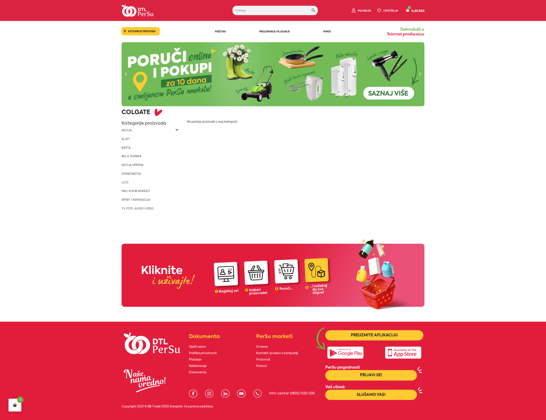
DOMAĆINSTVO (131, 173)
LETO (125, 182)
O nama (262, 346)
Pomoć (327, 31)
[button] (126, 74)
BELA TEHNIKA (132, 156)
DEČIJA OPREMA (133, 165)
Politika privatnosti (203, 353)
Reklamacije (198, 366)
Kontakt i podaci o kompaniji (277, 353)
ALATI (126, 139)
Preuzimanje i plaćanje (274, 31)
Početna (220, 31)
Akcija (127, 130)
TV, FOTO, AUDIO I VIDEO (138, 208)
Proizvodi (263, 359)
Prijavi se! (371, 375)
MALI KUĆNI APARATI (136, 191)
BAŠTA (126, 147)
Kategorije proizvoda (141, 31)
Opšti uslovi (197, 346)
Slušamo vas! (371, 395)
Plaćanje (195, 359)
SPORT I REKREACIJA (136, 199)
